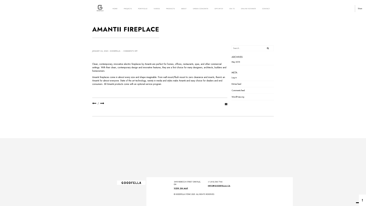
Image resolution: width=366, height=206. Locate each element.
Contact (266, 8)
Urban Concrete (200, 8)
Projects (128, 8)
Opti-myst (219, 8)
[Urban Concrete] (102, 103)
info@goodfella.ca (219, 186)
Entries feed (236, 84)
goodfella (115, 51)
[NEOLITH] (94, 103)
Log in (234, 77)
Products (170, 8)
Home (115, 8)
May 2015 (236, 62)
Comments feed (238, 90)
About (184, 8)
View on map (181, 188)
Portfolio (142, 8)
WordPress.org (238, 96)
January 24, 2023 (100, 51)
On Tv (232, 8)
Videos (157, 8)
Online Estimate (248, 8)
